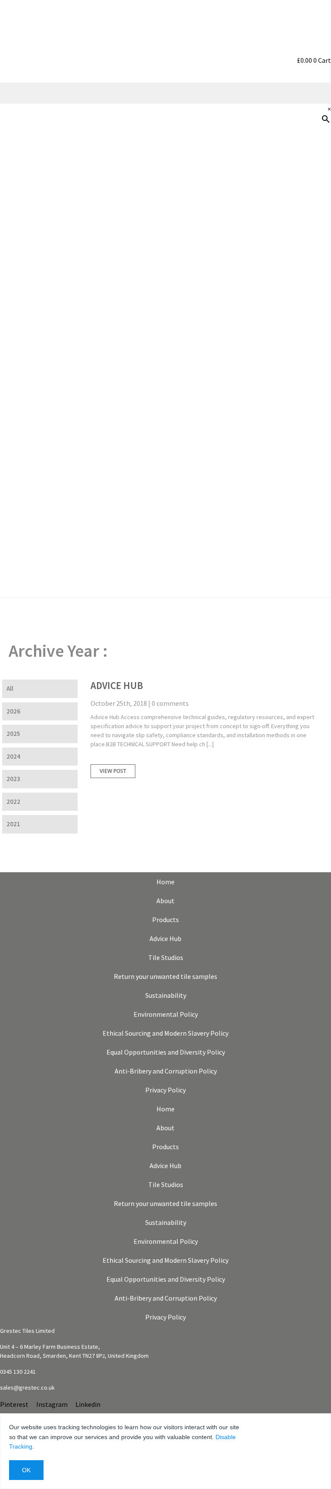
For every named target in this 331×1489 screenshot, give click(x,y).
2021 (13, 824)
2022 (13, 801)
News (318, 363)
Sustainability (305, 308)
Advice (317, 253)
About (165, 900)
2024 (13, 756)
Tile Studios (165, 957)
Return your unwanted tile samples (165, 976)
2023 (13, 779)
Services (314, 281)
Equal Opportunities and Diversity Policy (165, 1052)
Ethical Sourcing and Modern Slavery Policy (165, 1033)
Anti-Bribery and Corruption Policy (166, 1071)
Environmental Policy (166, 1014)
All (9, 688)
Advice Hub (117, 685)
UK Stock (312, 336)
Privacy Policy (165, 1090)
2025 (13, 733)
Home (165, 881)
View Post (113, 771)
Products (312, 170)
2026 (13, 711)
